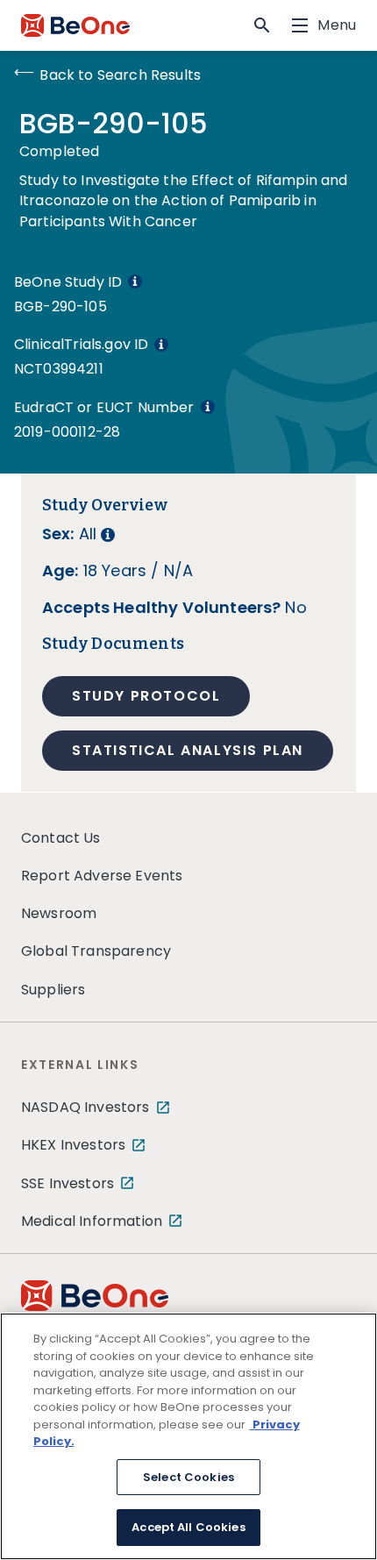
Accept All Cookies (188, 1527)
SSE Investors (67, 1183)
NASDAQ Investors (85, 1107)
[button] (262, 25)
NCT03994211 (58, 369)
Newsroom (58, 913)
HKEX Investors (73, 1145)
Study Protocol (146, 696)
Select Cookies (188, 1477)
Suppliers (53, 989)
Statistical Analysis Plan (187, 750)
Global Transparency (96, 951)
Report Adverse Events (101, 875)
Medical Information (91, 1221)
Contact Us (61, 838)
